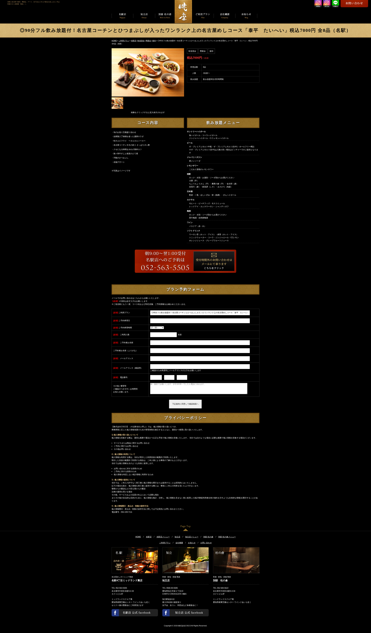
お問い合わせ (206, 543)
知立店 (177, 537)
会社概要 (179, 543)
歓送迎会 (141, 41)
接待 (154, 41)
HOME (114, 41)
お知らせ (191, 543)
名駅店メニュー (163, 537)
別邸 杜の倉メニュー (227, 537)
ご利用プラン (124, 41)
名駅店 (133, 41)
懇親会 (148, 41)
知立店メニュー (191, 537)
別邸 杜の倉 (208, 537)
